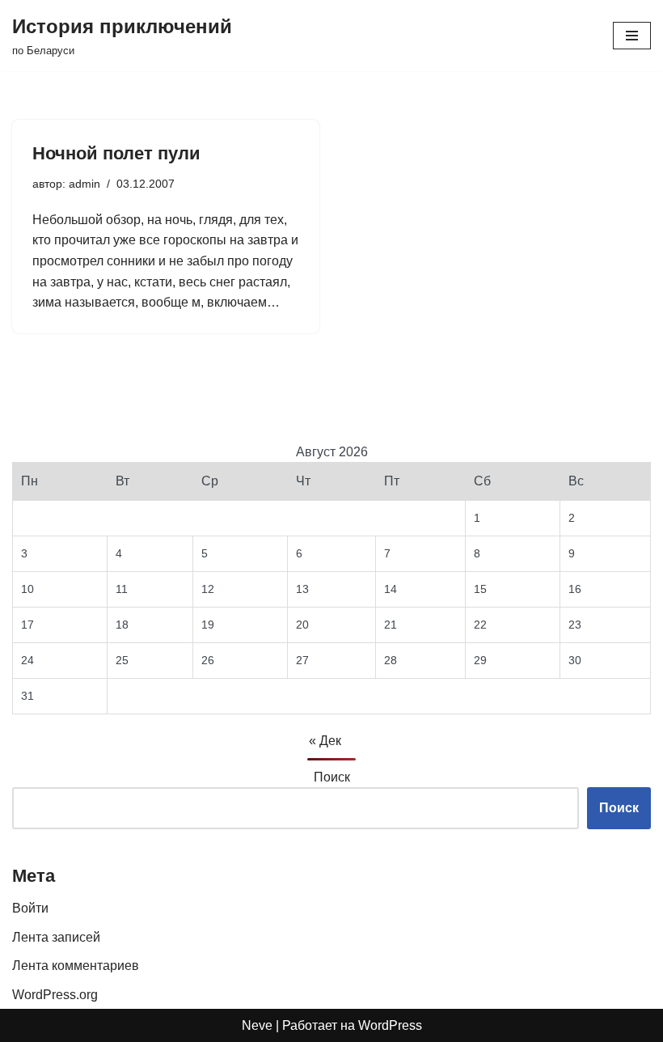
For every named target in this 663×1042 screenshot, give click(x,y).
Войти (30, 908)
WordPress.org (55, 995)
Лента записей (56, 937)
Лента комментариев (75, 965)
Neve (257, 1025)
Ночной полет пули (116, 153)
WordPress (390, 1025)
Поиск (332, 777)
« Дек (325, 741)
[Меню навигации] (632, 35)
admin (84, 183)
